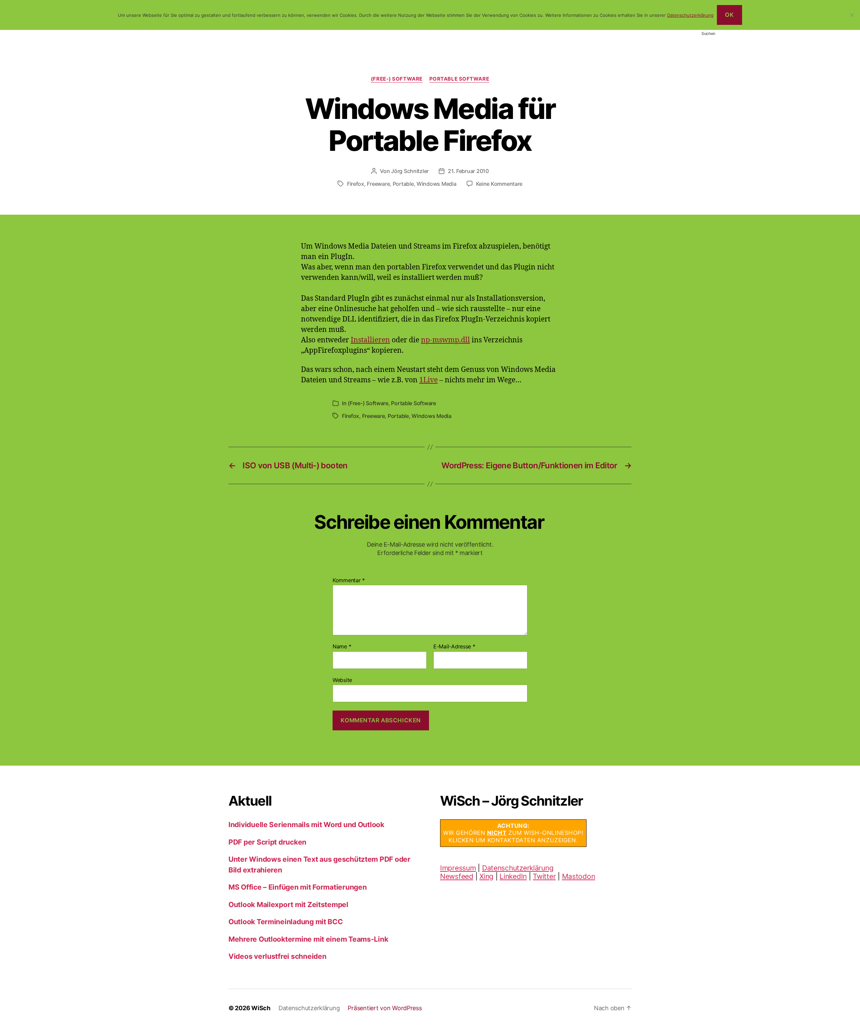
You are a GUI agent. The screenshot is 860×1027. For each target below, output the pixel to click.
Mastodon (578, 876)
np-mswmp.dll (445, 340)
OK (729, 14)
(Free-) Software (397, 79)
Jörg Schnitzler (410, 171)
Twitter (544, 876)
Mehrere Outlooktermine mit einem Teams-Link (308, 939)
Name (342, 647)
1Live (428, 380)
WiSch (260, 1008)
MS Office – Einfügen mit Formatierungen (297, 887)
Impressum (458, 868)
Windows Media (437, 183)
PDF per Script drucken (267, 842)
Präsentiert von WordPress (385, 1008)
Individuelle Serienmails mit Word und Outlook (306, 824)
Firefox (355, 183)
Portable (403, 183)
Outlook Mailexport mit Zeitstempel (288, 904)
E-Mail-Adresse (454, 647)
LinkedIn (513, 876)
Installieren (370, 340)
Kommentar (349, 580)
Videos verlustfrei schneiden (277, 956)
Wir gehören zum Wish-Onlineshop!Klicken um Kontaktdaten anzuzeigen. (513, 833)
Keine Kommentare (499, 183)
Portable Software (459, 79)
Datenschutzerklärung (518, 868)
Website (342, 680)
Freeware (378, 183)
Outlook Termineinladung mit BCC (285, 921)
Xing (486, 876)
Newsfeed (456, 876)
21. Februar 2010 (468, 171)
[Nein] (851, 14)
